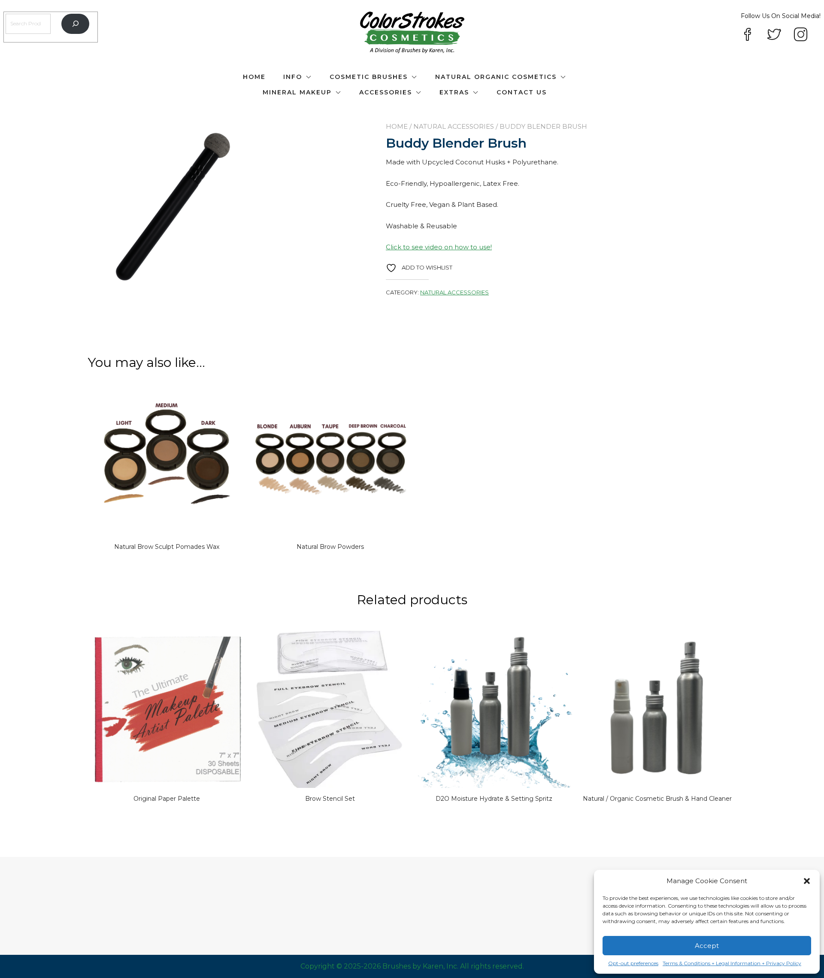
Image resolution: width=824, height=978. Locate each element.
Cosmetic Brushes (369, 77)
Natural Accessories (453, 126)
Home (254, 77)
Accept (707, 946)
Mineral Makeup (297, 92)
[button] (807, 881)
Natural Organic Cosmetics (496, 77)
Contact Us (522, 92)
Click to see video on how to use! (439, 247)
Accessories (385, 92)
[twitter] (774, 35)
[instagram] (801, 35)
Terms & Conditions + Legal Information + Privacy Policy (732, 963)
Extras (454, 92)
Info (292, 77)
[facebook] (747, 35)
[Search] (75, 24)
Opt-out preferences (633, 963)
